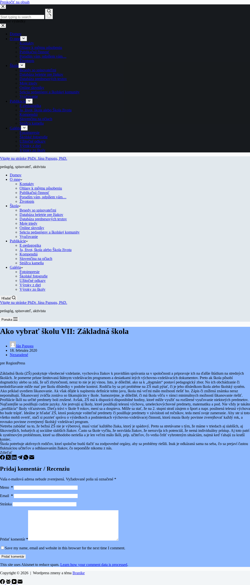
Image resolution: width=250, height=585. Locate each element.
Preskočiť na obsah (15, 2)
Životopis (27, 201)
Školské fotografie (34, 276)
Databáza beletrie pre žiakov (41, 215)
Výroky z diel (30, 285)
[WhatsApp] (26, 458)
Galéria (15, 267)
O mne (15, 179)
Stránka (6, 504)
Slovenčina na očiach (36, 258)
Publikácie (18, 241)
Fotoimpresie (30, 272)
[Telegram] (20, 458)
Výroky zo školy (32, 289)
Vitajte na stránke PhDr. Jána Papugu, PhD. (33, 158)
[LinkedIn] (15, 458)
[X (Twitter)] (9, 458)
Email (6, 496)
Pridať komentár (14, 539)
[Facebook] (3, 458)
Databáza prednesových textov (43, 219)
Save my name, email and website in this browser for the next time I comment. (65, 548)
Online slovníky (32, 228)
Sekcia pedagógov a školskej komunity (50, 232)
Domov (15, 175)
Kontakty (27, 184)
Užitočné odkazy (33, 280)
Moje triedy (28, 223)
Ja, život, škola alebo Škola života (46, 250)
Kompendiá (29, 254)
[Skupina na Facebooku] (9, 583)
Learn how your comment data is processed (93, 565)
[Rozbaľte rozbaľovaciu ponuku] (29, 242)
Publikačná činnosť (34, 193)
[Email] (31, 458)
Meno (6, 487)
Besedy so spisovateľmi (38, 210)
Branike (79, 573)
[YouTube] (15, 583)
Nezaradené (19, 355)
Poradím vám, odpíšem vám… (43, 197)
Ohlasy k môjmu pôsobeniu (41, 188)
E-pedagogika (30, 245)
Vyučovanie (29, 236)
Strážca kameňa (32, 263)
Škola (14, 206)
